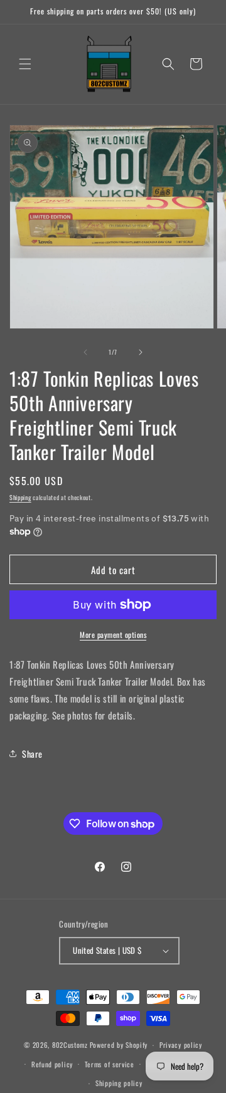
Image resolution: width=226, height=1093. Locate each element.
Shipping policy (119, 1083)
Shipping (20, 497)
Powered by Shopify (119, 1045)
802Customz (70, 1045)
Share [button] (32, 753)
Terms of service (109, 1064)
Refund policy (52, 1064)
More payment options (113, 634)
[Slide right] (140, 352)
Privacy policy (180, 1045)
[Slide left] (85, 352)
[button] (25, 64)
